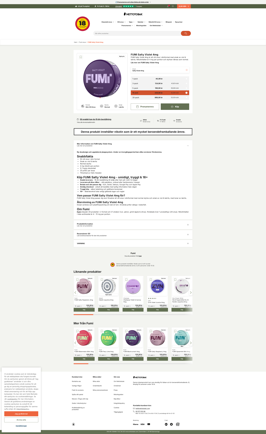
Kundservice (77, 377)
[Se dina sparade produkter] (173, 6)
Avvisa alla (21, 420)
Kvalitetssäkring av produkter (78, 408)
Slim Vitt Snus (91, 107)
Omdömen (117, 386)
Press (115, 390)
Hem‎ (75, 42)
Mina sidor (97, 377)
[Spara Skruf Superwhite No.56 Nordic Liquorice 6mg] (175, 280)
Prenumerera (126, 25)
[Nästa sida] (191, 292)
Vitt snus (120, 22)
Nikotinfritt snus (154, 22)
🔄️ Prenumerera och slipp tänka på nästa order (132, 2)
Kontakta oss (76, 381)
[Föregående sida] (75, 292)
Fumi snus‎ (82, 42)
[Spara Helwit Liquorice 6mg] (102, 280)
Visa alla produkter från (133, 256)
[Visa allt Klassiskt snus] (113, 22)
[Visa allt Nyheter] (144, 22)
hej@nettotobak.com (143, 408)
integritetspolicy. (22, 409)
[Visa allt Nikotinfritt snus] (161, 22)
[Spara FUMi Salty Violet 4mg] (81, 57)
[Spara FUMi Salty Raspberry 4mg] (77, 280)
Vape (130, 22)
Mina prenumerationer (100, 390)
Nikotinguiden (141, 25)
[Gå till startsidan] (133, 14)
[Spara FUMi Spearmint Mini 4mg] (175, 331)
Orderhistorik (97, 386)
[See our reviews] (128, 6)
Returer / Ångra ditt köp (80, 399)
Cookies (116, 407)
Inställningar (21, 426)
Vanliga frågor (77, 386)
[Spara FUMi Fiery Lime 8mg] (102, 331)
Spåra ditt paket (77, 394)
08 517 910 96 (140, 411)
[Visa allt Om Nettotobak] (162, 25)
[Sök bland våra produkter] (186, 33)
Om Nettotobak (155, 25)
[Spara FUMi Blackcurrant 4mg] (126, 331)
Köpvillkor (117, 399)
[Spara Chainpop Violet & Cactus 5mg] (126, 280)
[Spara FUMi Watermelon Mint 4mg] (77, 331)
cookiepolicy (12, 399)
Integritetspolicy (119, 403)
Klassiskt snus (107, 22)
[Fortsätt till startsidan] (163, 376)
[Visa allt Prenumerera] (132, 25)
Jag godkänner (21, 414)
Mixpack (169, 22)
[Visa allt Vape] (133, 22)
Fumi (79, 212)
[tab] (100, 97)
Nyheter (140, 22)
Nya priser (178, 22)
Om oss (117, 377)
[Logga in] (168, 6)
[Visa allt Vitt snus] (125, 22)
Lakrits (121, 107)
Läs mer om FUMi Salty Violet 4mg (145, 63)
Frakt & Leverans (78, 390)
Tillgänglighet (118, 412)
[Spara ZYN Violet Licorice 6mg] (151, 280)
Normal (107, 107)
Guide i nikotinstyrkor (79, 403)
